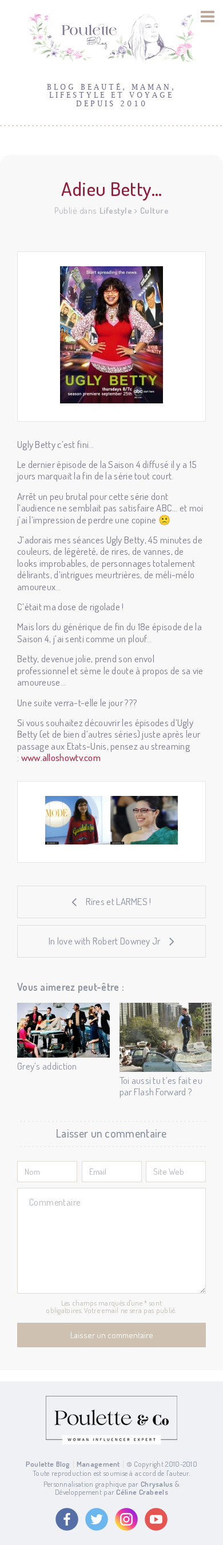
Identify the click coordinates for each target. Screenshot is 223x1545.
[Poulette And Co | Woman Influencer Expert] (111, 1441)
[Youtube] (156, 1519)
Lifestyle (116, 210)
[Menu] (208, 17)
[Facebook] (66, 1519)
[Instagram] (126, 1519)
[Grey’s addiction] (63, 1030)
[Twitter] (96, 1519)
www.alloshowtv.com (61, 757)
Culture (154, 210)
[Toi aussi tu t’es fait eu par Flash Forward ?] (166, 1037)
